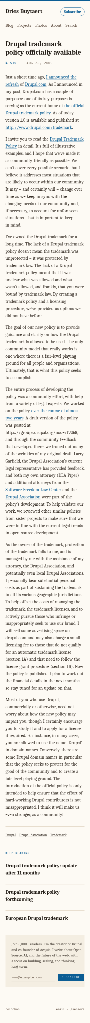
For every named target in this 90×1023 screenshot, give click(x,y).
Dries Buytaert (24, 11)
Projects (24, 25)
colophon (13, 1009)
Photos (41, 25)
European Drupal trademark (37, 918)
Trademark (58, 835)
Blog (9, 25)
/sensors (77, 1009)
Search (71, 25)
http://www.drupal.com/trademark (39, 127)
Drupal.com (35, 84)
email (60, 1009)
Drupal (11, 835)
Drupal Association (23, 497)
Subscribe (72, 11)
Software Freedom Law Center (33, 489)
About (56, 25)
